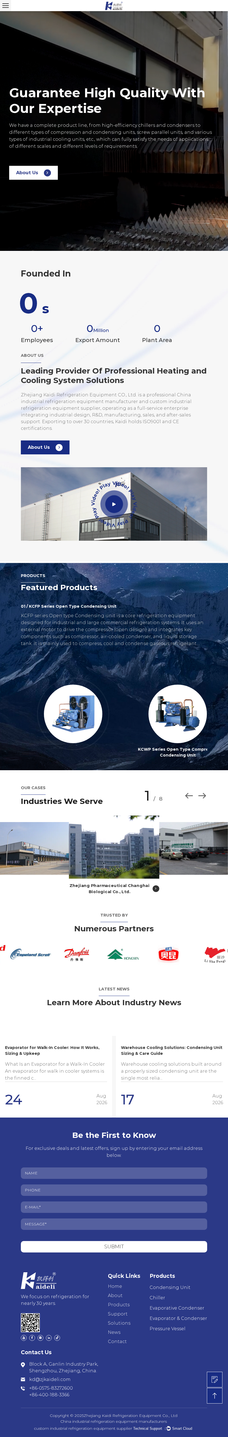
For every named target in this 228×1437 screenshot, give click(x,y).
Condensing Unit (170, 1287)
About (115, 1295)
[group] (56, 1077)
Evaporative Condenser (177, 1308)
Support (118, 1314)
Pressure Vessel (167, 1328)
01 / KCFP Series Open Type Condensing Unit (69, 606)
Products (119, 1304)
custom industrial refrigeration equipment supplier (83, 1428)
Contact (117, 1341)
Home (115, 1286)
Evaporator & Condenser (178, 1318)
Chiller (157, 1297)
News (114, 1332)
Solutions (119, 1323)
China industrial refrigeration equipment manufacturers (113, 1421)
